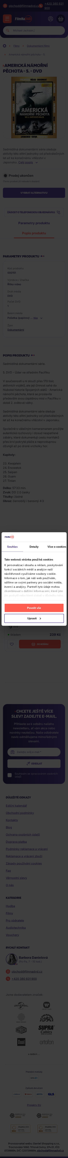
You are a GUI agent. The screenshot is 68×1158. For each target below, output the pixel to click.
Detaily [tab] (34, 546)
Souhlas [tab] (12, 546)
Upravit (32, 618)
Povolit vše (34, 607)
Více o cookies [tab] (57, 546)
